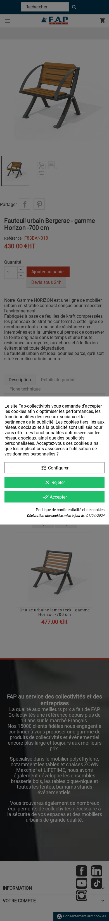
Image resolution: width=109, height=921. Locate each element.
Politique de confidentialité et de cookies (70, 510)
